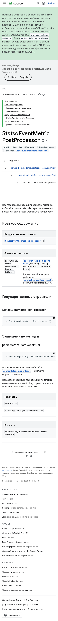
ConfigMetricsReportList (37, 280)
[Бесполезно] (44, 94)
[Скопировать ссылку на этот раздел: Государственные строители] (5, 301)
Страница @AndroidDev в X (15, 533)
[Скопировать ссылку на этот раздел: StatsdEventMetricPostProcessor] (49, 310)
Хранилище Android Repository (16, 494)
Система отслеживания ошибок (17, 590)
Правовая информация (15, 605)
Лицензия (33, 605)
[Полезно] (39, 94)
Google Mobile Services (12, 581)
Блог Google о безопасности (15, 542)
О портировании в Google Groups (17, 555)
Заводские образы (10, 512)
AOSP (4, 89)
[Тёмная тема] (54, 318)
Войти (51, 3)
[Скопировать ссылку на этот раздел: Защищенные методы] (42, 336)
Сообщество (32, 600)
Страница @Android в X (13, 528)
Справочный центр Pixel (13, 572)
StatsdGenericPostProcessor (31, 150)
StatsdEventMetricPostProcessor (23, 240)
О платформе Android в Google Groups (20, 546)
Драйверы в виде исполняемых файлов (20, 517)
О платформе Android (12, 600)
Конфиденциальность (14, 609)
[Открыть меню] (4, 3)
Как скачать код (9, 503)
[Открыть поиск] (38, 3)
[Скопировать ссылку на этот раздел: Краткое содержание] (42, 224)
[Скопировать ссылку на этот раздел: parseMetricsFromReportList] (43, 345)
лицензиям (7, 470)
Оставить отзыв (35, 609)
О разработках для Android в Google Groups (22, 551)
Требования (7, 499)
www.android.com (10, 576)
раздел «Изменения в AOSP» (18, 51)
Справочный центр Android (14, 567)
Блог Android (8, 537)
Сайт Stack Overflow (11, 585)
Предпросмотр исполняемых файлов (19, 508)
